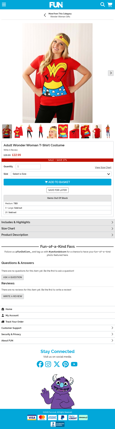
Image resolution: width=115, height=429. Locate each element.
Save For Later (57, 190)
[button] (110, 4)
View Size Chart (103, 167)
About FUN (7, 340)
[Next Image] (111, 73)
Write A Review (11, 150)
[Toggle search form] (103, 4)
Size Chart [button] (8, 228)
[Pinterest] (65, 364)
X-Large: (9, 208)
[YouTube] (74, 364)
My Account (12, 315)
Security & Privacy (11, 334)
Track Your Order (15, 321)
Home (9, 309)
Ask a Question (12, 277)
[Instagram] (48, 364)
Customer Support (11, 328)
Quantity (8, 166)
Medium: (9, 203)
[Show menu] (4, 4)
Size (6, 174)
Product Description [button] (14, 234)
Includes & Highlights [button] (15, 222)
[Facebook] (40, 364)
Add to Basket (59, 182)
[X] (56, 364)
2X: (6, 212)
